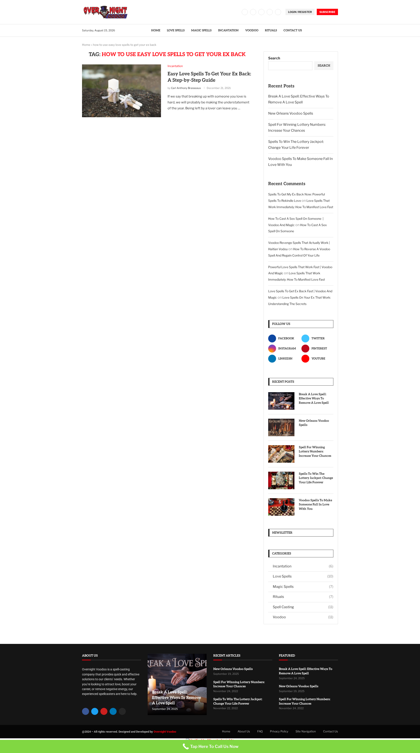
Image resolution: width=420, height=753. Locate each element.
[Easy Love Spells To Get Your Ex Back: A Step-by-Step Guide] (121, 90)
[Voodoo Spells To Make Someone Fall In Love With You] (281, 507)
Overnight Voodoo (165, 731)
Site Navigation (306, 731)
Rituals (271, 30)
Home (155, 30)
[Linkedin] (270, 12)
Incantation (228, 30)
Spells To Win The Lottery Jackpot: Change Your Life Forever (316, 478)
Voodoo (251, 30)
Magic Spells (201, 30)
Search (274, 58)
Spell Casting (303, 607)
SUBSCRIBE (327, 12)
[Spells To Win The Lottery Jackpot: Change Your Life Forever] (281, 480)
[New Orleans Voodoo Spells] (281, 427)
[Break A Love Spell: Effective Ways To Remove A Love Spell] (281, 401)
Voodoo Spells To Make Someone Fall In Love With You (315, 504)
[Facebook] (245, 12)
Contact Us (293, 30)
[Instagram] (261, 12)
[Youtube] (278, 12)
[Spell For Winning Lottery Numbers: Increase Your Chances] (281, 454)
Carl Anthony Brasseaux (186, 88)
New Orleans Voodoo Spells (290, 113)
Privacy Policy (279, 731)
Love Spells (176, 30)
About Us (244, 731)
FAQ (260, 731)
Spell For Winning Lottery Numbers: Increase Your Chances (315, 451)
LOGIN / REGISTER (300, 12)
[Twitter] (253, 12)
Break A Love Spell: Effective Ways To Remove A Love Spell (314, 398)
